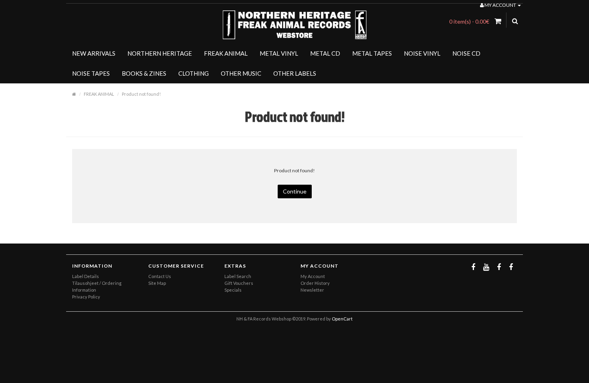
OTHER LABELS (294, 73)
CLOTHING (193, 73)
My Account (313, 276)
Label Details (85, 276)
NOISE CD (466, 53)
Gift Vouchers (238, 283)
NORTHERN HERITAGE (159, 53)
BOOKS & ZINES (144, 73)
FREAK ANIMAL (226, 53)
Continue (295, 191)
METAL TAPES (372, 53)
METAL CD (325, 53)
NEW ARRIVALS (93, 53)
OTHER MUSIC (241, 73)
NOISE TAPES (91, 73)
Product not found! (141, 94)
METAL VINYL (279, 53)
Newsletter (312, 289)
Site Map (157, 283)
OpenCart (342, 318)
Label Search (237, 276)
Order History (315, 283)
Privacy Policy (86, 296)
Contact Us (159, 276)
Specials (233, 289)
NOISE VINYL (422, 53)
